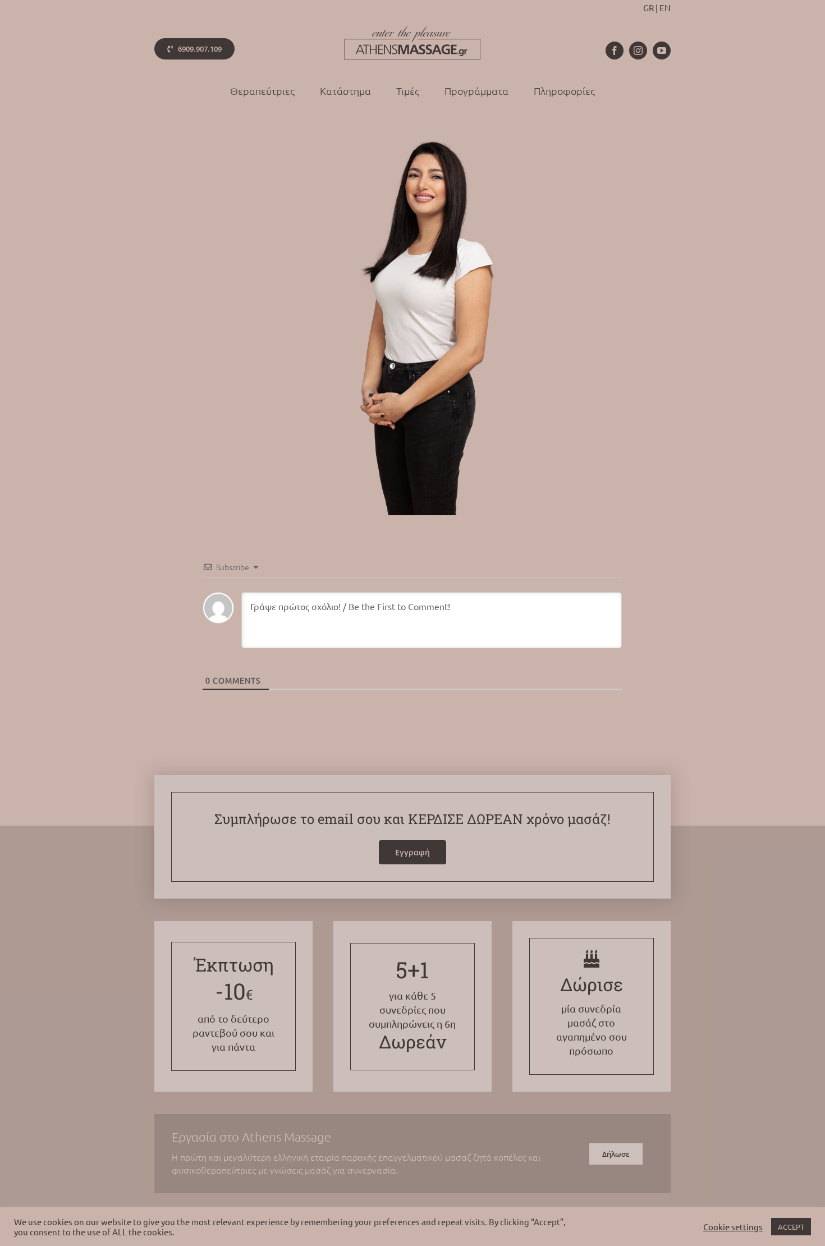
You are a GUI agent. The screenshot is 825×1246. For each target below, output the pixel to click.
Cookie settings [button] (733, 1227)
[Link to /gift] (591, 959)
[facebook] (615, 50)
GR (648, 7)
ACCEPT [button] (791, 1226)
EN (665, 7)
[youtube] (662, 50)
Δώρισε (591, 984)
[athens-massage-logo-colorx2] (412, 31)
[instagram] (638, 50)
